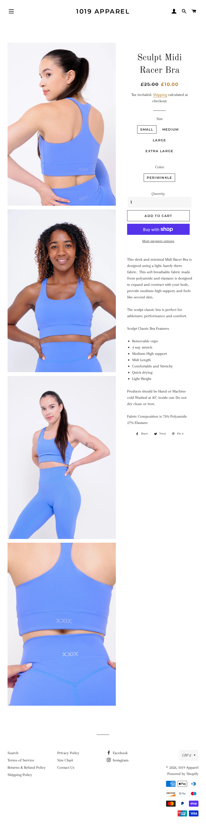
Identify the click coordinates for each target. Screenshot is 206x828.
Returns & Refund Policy (27, 767)
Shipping (160, 94)
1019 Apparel (103, 11)
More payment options (158, 241)
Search (13, 753)
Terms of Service (21, 760)
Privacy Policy (68, 753)
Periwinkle (159, 178)
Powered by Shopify (182, 773)
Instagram (120, 760)
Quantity (158, 193)
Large (159, 140)
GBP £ (186, 755)
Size (160, 119)
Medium (170, 129)
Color (159, 167)
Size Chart (65, 760)
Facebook (120, 753)
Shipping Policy (20, 774)
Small (146, 129)
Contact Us (65, 767)
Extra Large (159, 151)
